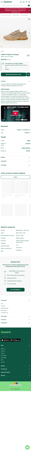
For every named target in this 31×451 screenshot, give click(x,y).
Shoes (2, 233)
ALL (17, 245)
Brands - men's (19, 235)
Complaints (3, 355)
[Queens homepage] (8, 2)
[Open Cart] (29, 2)
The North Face (4, 312)
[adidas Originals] (28, 55)
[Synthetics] (29, 129)
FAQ (2, 359)
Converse (3, 306)
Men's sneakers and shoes (7, 235)
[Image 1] (1, 46)
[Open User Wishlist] (26, 2)
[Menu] (2, 2)
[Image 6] (9, 46)
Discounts (3, 240)
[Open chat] (27, 447)
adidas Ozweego (5, 89)
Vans (2, 303)
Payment (3, 351)
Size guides (3, 357)
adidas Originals (26, 148)
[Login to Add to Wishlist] (28, 74)
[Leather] (21, 129)
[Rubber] (29, 132)
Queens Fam (20, 264)
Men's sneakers (20, 238)
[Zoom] (29, 19)
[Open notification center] (24, 2)
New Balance (4, 310)
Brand (3, 157)
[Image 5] (7, 46)
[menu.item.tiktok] (7, 336)
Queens (3, 230)
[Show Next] (29, 33)
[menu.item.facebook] (2, 336)
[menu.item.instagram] (5, 336)
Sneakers (3, 238)
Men (2, 251)
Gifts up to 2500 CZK (6, 248)
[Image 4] (6, 46)
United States (16, 389)
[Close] (29, 10)
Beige (28, 140)
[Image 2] (3, 46)
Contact (3, 362)
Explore (7, 69)
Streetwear (19, 250)
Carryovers (19, 247)
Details (3, 81)
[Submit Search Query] (29, 5)
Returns (3, 165)
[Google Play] (15, 340)
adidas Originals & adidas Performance (22, 241)
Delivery (3, 348)
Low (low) (27, 143)
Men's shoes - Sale (20, 233)
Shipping (3, 161)
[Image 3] (4, 46)
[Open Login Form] (21, 2)
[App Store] (5, 340)
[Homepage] (15, 332)
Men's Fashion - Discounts (22, 230)
